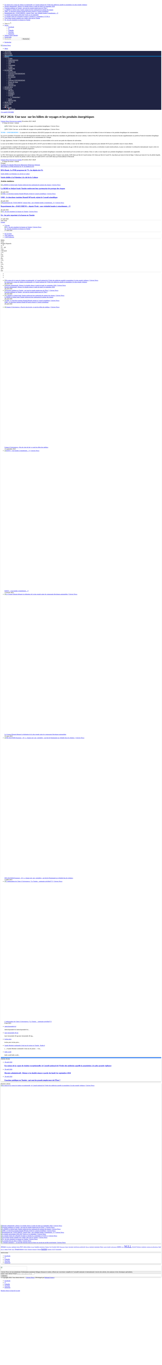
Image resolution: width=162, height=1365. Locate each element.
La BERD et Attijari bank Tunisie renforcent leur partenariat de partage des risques (28, 10)
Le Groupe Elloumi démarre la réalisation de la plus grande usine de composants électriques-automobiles (35, 734)
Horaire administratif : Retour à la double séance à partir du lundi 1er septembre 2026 (29, 6)
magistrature (97, 1247)
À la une (3, 112)
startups (6, 1249)
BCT (21, 1247)
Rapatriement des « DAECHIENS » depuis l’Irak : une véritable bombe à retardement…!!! (31, 13)
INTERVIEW (8, 87)
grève (58, 1247)
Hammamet (62, 1247)
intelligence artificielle (79, 1247)
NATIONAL (8, 89)
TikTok (25, 1249)
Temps (13, 1249)
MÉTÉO (11, 90)
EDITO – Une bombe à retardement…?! (16, 591)
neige (123, 1247)
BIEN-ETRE (12, 100)
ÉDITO (6, 57)
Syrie (9, 1249)
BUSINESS (11, 77)
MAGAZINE (8, 55)
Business (11, 83)
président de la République (152, 1247)
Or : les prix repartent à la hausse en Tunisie (17, 20)
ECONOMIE (8, 70)
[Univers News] (6, 45)
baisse (18, 1247)
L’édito (10, 58)
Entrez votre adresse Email (8, 1274)
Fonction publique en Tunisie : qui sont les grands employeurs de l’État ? (25, 8)
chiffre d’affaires (27, 1247)
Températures (19, 1249)
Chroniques (11, 65)
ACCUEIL (7, 52)
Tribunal (39, 1249)
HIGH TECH (8, 102)
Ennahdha (37, 1247)
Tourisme (30, 1249)
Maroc (101, 1247)
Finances (47, 1247)
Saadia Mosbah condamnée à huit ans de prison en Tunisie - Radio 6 (24, 1045)
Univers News (5, 121)
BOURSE (11, 75)
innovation (71, 1247)
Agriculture (8, 1247)
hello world (7, 1052)
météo (119, 1247)
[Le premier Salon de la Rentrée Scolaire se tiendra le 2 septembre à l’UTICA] (29, 1236)
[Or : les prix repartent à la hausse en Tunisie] (19, 211)
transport (34, 1249)
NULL (128, 1246)
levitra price (7, 1039)
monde (109, 1247)
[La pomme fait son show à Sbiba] (16, 1241)
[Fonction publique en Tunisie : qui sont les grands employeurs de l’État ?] (31, 290)
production (143, 1247)
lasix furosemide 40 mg (11, 1033)
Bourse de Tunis (13, 82)
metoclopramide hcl (10, 1026)
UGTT (53, 1249)
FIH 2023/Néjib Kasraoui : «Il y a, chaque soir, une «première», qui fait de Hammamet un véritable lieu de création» (38, 878)
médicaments (114, 1247)
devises (32, 1247)
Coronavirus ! (16, 97)
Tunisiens (49, 1249)
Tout (9, 63)
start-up (2, 1249)
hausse (66, 1247)
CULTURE (8, 104)
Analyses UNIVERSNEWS (16, 73)
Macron (87, 1247)
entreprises (42, 1247)
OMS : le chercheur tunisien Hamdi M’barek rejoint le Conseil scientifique (26, 11)
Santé (159, 1247)
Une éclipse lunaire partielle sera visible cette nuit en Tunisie (22, 18)
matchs (105, 1247)
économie (58, 1249)
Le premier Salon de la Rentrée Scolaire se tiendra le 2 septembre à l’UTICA (27, 16)
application (14, 1247)
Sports (10, 99)
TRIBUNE (11, 62)
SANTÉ (10, 95)
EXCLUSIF (8, 53)
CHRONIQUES (13, 60)
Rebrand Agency (50, 1277)
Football (54, 1247)
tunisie (44, 1249)
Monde (6, 105)
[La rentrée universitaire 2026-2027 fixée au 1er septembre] (23, 1234)
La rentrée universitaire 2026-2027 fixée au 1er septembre (21, 15)
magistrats (91, 1247)
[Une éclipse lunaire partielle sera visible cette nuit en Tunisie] (24, 1237)
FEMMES (11, 94)
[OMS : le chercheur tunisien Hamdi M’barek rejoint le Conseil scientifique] (28, 194)
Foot (51, 1247)
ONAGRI (134, 1247)
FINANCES (12, 72)
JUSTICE (11, 92)
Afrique (3, 1247)
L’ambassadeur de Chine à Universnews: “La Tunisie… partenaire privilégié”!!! (28, 1021)
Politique (138, 1247)
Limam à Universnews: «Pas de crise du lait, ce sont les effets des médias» (26, 447)
